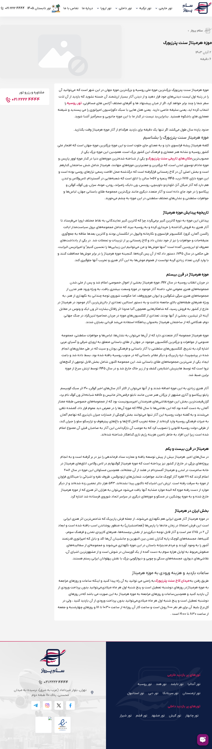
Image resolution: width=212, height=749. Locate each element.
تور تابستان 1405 (39, 8)
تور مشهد (158, 715)
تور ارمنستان (191, 693)
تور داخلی (125, 8)
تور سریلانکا (170, 693)
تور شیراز (126, 715)
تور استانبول (135, 693)
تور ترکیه (145, 8)
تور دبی (153, 693)
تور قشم (141, 715)
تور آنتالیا (194, 684)
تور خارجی (165, 8)
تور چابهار (192, 715)
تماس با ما (70, 8)
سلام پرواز (196, 31)
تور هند (161, 684)
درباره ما (87, 8)
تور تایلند (177, 684)
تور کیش (175, 715)
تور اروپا (105, 8)
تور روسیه (145, 684)
